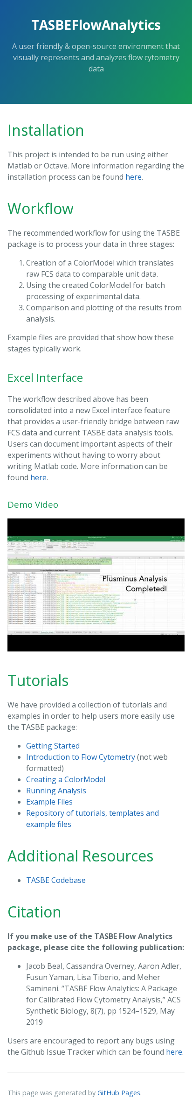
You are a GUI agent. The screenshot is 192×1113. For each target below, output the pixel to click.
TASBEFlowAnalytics (96, 25)
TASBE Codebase (56, 880)
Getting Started (53, 746)
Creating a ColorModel (65, 779)
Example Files (49, 802)
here (133, 177)
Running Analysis (56, 790)
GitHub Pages (118, 1092)
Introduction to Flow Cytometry (81, 757)
